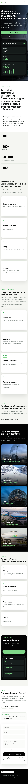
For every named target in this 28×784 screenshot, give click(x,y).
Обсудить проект (14, 32)
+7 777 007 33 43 (5, 706)
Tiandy (16, 419)
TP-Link (12, 419)
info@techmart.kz (15, 706)
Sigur (5, 419)
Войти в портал (14, 651)
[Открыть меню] (25, 2)
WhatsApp (4, 709)
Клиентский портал (14, 36)
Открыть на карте (7, 718)
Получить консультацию (14, 754)
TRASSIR (9, 419)
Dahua (2, 419)
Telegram (11, 709)
